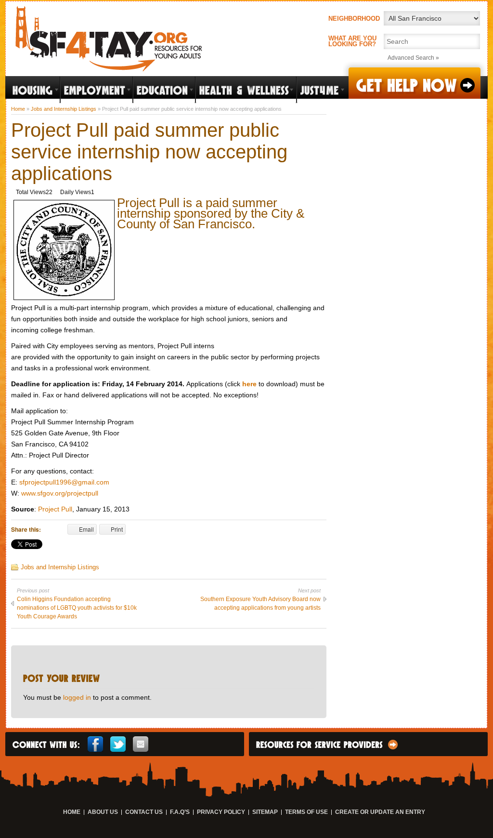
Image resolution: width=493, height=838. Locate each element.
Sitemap (265, 812)
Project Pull (55, 509)
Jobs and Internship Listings (63, 109)
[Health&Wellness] (246, 90)
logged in (77, 697)
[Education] (164, 90)
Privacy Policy (221, 812)
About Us (103, 812)
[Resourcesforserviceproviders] (393, 747)
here (249, 384)
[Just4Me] (321, 90)
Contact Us (144, 812)
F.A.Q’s (180, 812)
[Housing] (34, 90)
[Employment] (96, 90)
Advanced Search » (413, 57)
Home (18, 109)
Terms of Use (306, 812)
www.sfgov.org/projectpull (59, 493)
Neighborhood (354, 19)
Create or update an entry (380, 812)
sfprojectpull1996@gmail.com (64, 482)
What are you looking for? (352, 41)
